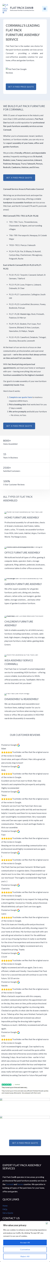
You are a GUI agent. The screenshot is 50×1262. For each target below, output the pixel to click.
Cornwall (9, 1184)
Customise (25, 1249)
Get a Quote (8, 1213)
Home (5, 1205)
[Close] (47, 1223)
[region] (25, 1241)
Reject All (25, 1256)
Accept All (25, 1242)
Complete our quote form (20, 397)
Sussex (20, 1184)
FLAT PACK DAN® (21, 7)
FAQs (5, 1209)
